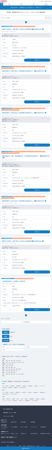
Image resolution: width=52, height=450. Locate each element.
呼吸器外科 (36, 392)
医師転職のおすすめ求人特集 (45, 433)
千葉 (9, 362)
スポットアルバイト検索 (8, 416)
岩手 (9, 360)
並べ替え (46, 17)
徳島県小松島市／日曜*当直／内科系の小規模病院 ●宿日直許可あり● (23, 241)
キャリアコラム (3, 428)
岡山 (9, 370)
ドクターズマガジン (34, 426)
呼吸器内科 (30, 385)
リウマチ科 (42, 385)
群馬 (22, 362)
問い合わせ (42, 1)
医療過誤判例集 (43, 426)
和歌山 (19, 369)
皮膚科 (13, 398)
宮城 (12, 360)
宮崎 (19, 374)
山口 (17, 370)
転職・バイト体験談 (24, 426)
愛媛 (28, 346)
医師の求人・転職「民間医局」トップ (9, 437)
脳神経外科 (18, 392)
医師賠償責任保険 (4, 422)
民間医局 (3, 1)
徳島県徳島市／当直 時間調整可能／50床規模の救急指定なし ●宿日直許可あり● (26, 156)
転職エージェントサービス (5, 433)
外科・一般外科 (5, 392)
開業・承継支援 (23, 422)
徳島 (9, 372)
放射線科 (43, 398)
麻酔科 (3, 398)
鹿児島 (22, 374)
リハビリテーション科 (6, 400)
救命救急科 (15, 400)
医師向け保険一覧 (14, 422)
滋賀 (14, 369)
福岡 (7, 374)
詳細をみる (37, 60)
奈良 (17, 369)
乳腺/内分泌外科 (5, 394)
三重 (14, 367)
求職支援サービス (4, 431)
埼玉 (12, 362)
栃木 (20, 362)
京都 (9, 369)
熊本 (14, 374)
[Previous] (2, 7)
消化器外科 (24, 392)
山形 (17, 360)
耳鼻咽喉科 (32, 398)
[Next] (50, 7)
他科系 (3, 396)
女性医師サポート (24, 433)
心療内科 (36, 385)
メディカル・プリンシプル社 (7, 442)
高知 (4, 349)
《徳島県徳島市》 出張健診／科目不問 (13, 281)
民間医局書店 (33, 422)
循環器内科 (19, 385)
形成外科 (30, 392)
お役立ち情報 (3, 425)
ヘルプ (39, 1)
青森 (7, 360)
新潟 (12, 364)
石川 (9, 365)
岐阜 (9, 367)
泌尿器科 (37, 398)
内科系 (3, 383)
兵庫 (12, 369)
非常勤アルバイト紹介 (14, 433)
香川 (4, 346)
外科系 (3, 390)
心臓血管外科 (42, 392)
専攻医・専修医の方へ (34, 433)
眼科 (18, 398)
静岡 (12, 367)
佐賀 (9, 374)
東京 (7, 362)
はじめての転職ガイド (4, 426)
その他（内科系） (22, 387)
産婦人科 (8, 398)
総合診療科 (4, 387)
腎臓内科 (15, 387)
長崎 (12, 374)
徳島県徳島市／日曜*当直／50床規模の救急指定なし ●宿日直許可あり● (24, 113)
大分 (17, 374)
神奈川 (14, 362)
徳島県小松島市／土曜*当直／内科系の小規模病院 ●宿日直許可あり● (23, 29)
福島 (19, 360)
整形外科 (12, 392)
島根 (14, 370)
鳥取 (12, 370)
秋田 (14, 360)
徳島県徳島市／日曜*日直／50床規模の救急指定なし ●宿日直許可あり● (24, 71)
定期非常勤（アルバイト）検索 (9, 412)
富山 (7, 365)
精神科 (26, 398)
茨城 (17, 362)
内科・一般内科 (5, 385)
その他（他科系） (35, 400)
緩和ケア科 (21, 400)
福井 (12, 365)
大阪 (7, 369)
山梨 (8, 364)
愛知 (7, 367)
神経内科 (24, 385)
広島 (7, 370)
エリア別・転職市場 (14, 426)
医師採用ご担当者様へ (48, 1)
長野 (10, 364)
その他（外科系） (14, 394)
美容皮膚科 (27, 400)
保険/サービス (4, 420)
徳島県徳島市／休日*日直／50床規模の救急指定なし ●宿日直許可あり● (24, 201)
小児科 (22, 398)
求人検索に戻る (27, 322)
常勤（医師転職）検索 (7, 409)
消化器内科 (12, 385)
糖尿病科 (10, 387)
